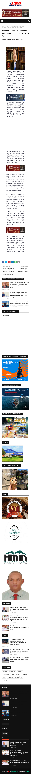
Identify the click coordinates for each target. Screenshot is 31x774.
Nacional (7, 26)
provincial (5, 680)
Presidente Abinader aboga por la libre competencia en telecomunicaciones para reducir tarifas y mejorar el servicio (18, 295)
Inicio (3, 26)
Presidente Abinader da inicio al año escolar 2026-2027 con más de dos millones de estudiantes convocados (19, 303)
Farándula (20, 671)
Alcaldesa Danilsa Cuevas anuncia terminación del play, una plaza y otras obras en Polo (19, 651)
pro (21, 677)
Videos (17, 677)
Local (12, 674)
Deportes (5, 671)
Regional (25, 674)
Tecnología (10, 677)
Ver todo (26, 687)
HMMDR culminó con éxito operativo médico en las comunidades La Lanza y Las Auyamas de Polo (18, 642)
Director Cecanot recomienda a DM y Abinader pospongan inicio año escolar (19, 609)
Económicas (12, 671)
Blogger (27, 771)
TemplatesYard (14, 771)
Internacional (6, 674)
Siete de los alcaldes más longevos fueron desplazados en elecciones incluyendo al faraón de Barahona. (19, 618)
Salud (4, 677)
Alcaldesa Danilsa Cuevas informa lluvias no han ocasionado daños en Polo (19, 659)
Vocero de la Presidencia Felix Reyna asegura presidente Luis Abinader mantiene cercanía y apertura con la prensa (19, 285)
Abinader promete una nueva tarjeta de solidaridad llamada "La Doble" (19, 627)
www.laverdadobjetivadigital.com (10, 39)
